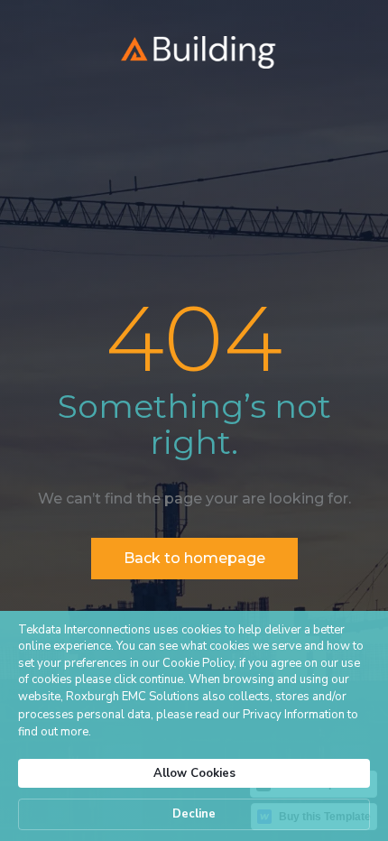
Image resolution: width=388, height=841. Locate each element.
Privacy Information (294, 715)
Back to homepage (194, 558)
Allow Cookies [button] (194, 773)
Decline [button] (194, 814)
